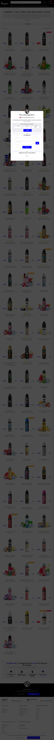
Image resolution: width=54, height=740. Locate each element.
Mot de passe (18, 141)
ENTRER (27, 130)
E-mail (17, 137)
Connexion (27, 147)
